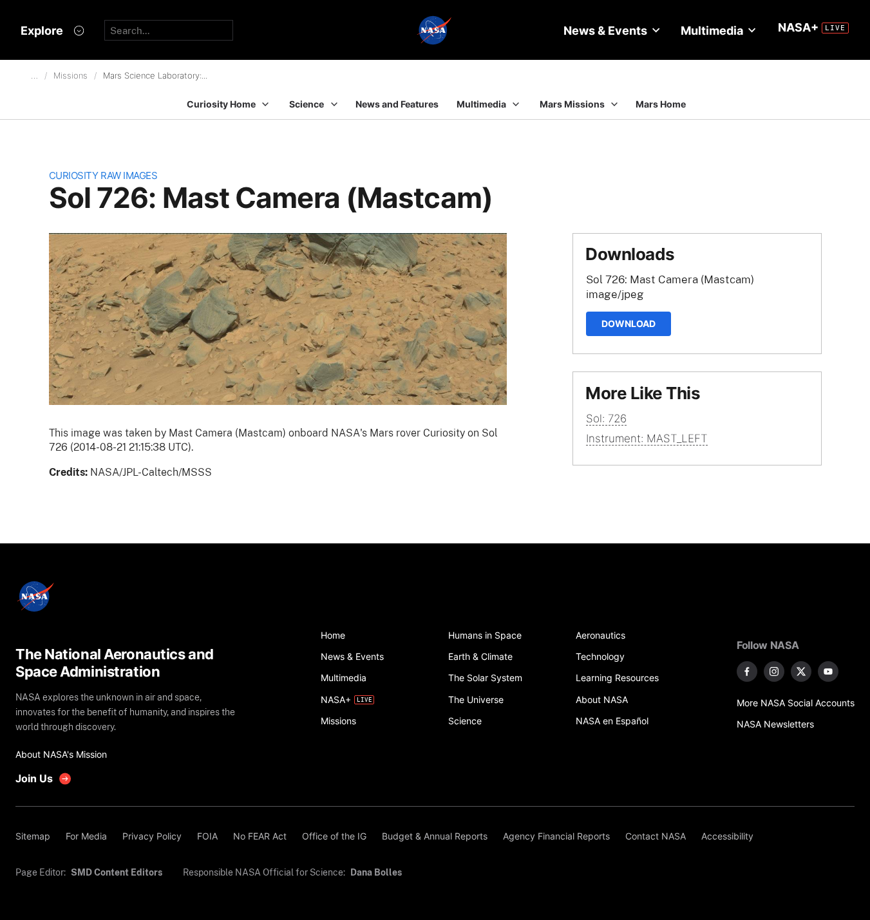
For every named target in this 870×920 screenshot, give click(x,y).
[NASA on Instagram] (774, 671)
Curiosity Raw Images (103, 175)
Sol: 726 (606, 418)
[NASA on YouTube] (828, 671)
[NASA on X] (801, 671)
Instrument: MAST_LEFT (647, 438)
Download (628, 323)
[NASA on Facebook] (747, 671)
